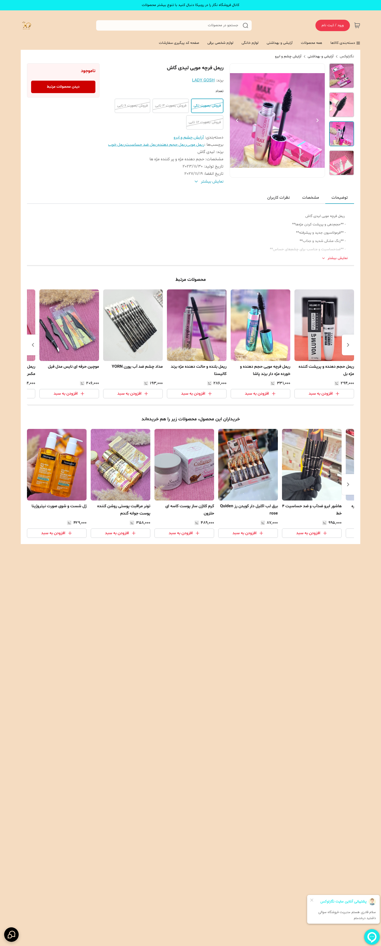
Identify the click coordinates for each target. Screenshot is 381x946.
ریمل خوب (116, 145)
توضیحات (339, 197)
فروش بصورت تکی (207, 105)
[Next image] (317, 120)
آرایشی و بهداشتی (321, 56)
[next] (33, 345)
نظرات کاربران (278, 197)
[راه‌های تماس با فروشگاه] (11, 934)
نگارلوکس (347, 56)
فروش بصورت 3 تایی (170, 105)
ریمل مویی (195, 145)
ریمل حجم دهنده (172, 145)
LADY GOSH (203, 80)
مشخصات (310, 197)
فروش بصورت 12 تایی (205, 122)
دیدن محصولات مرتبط (63, 86)
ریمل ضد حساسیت (141, 145)
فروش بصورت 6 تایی (132, 105)
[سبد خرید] (357, 25)
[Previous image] (237, 120)
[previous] (348, 345)
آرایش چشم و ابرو (288, 56)
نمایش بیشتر (338, 258)
